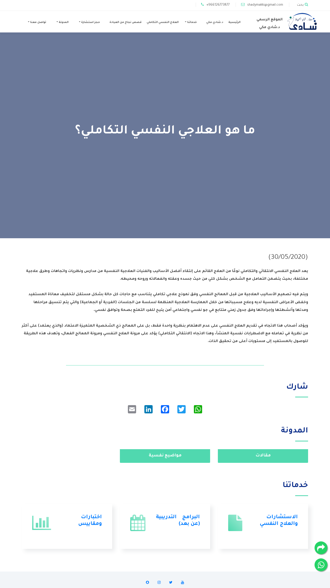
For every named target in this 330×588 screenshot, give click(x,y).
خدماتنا (191, 22)
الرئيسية (234, 22)
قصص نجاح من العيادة (126, 22)
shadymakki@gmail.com (265, 5)
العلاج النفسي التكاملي (163, 22)
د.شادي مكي (214, 22)
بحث (300, 5)
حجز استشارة (90, 22)
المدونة (63, 22)
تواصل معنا (37, 22)
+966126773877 (218, 5)
